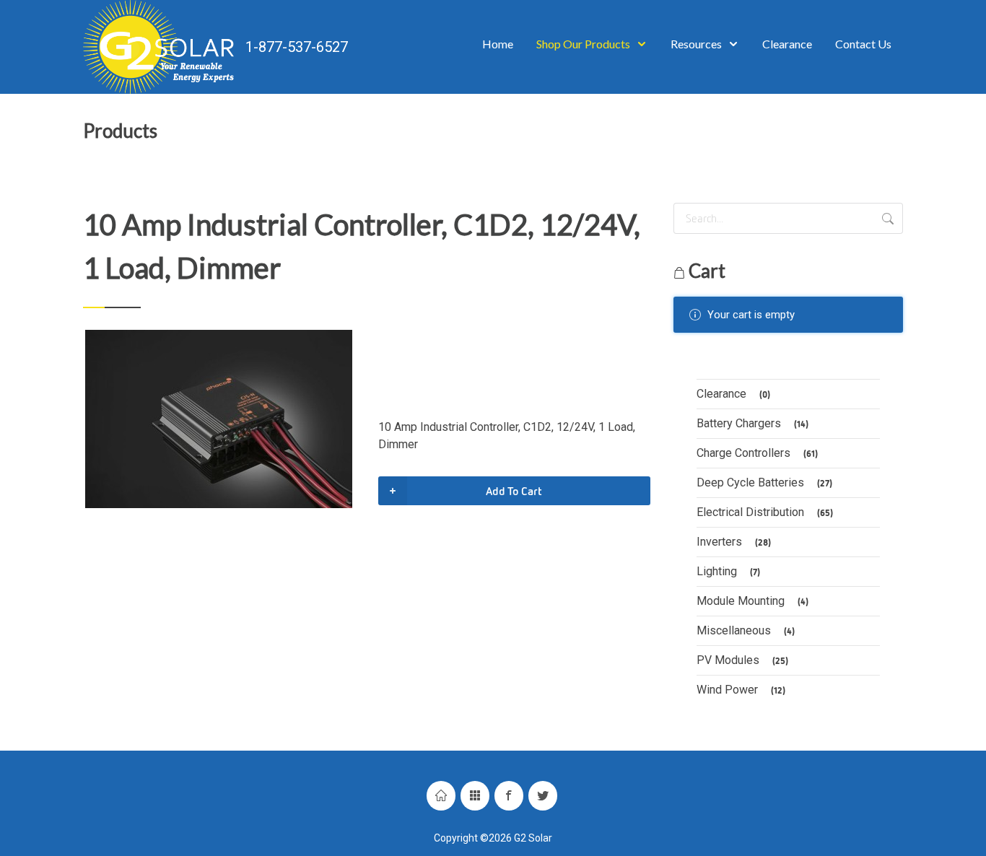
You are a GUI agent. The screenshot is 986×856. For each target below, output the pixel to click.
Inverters (734, 542)
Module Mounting (752, 601)
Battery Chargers (752, 423)
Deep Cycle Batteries (764, 482)
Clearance (733, 394)
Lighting (728, 571)
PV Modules (742, 660)
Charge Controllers (757, 453)
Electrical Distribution (765, 512)
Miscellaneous (746, 630)
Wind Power (741, 689)
